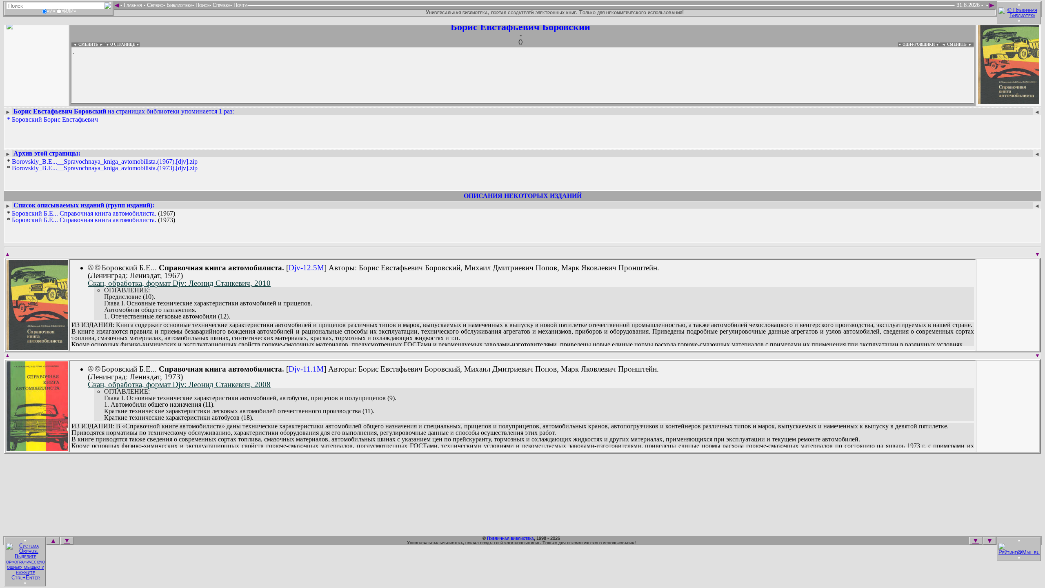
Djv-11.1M (306, 369)
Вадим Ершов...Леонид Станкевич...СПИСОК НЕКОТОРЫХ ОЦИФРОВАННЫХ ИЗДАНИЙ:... (269, 103)
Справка (220, 5)
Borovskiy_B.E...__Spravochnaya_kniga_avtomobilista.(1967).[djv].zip (105, 161)
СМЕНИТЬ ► (960, 44)
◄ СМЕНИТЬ (84, 44)
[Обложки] (1008, 101)
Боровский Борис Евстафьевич (55, 119)
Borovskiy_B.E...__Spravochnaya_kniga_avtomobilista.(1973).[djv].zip (105, 168)
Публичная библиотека (510, 538)
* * (102, 165)
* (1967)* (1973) (91, 216)
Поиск (201, 5)
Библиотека (178, 5)
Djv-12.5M (306, 267)
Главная (133, 5)
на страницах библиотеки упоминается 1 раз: (123, 111)
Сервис (154, 5)
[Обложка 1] (37, 347)
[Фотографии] (36, 101)
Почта (239, 5)
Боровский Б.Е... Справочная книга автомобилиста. (84, 213)
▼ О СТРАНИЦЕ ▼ (123, 44)
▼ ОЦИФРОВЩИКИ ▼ (918, 44)
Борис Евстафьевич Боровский (520, 27)
